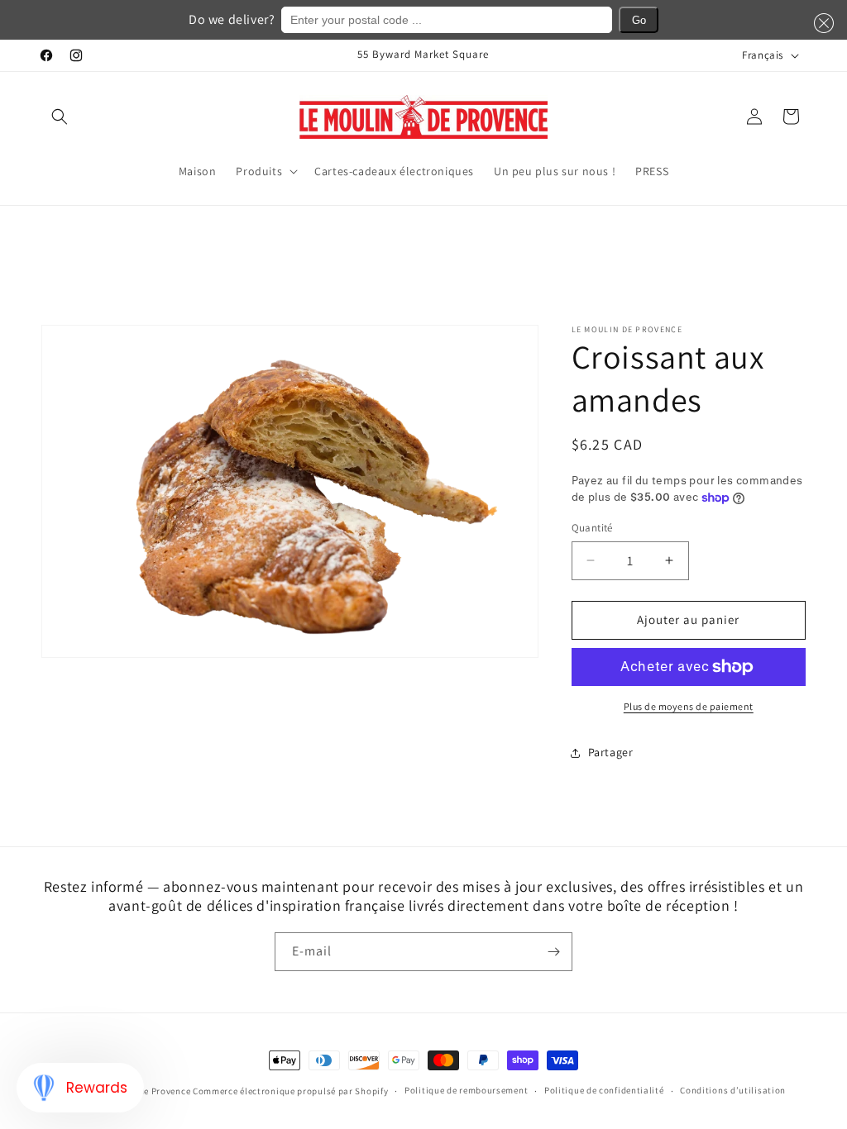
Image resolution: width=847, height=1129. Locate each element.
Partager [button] (611, 752)
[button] (59, 116)
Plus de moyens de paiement (689, 706)
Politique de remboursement (466, 1090)
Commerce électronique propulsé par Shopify (290, 1091)
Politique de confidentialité (604, 1090)
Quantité (592, 528)
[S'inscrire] (553, 951)
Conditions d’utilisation (733, 1090)
